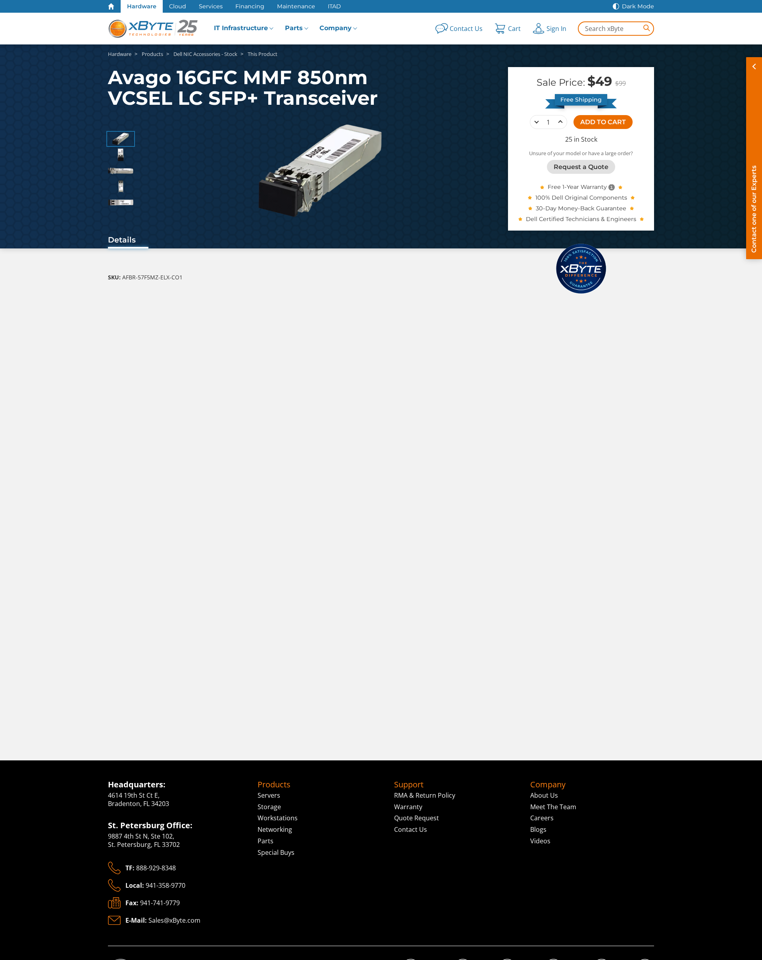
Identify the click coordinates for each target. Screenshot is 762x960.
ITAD (334, 6)
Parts (294, 28)
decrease (536, 122)
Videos (540, 841)
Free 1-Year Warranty (577, 186)
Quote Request (416, 818)
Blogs (538, 829)
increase (560, 122)
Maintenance (296, 6)
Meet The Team (553, 806)
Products (274, 784)
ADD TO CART (603, 121)
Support (408, 784)
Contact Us (410, 829)
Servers (269, 795)
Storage (269, 806)
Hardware (141, 6)
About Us (544, 795)
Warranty (408, 806)
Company (335, 28)
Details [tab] (122, 239)
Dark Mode (638, 6)
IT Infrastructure (241, 28)
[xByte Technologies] (153, 28)
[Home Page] (111, 6)
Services (211, 6)
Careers (542, 818)
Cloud (177, 6)
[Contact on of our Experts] (754, 158)
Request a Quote (581, 166)
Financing (249, 6)
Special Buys (276, 852)
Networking (275, 829)
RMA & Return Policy (424, 795)
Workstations (278, 818)
